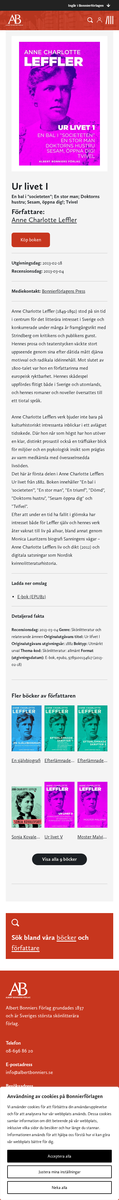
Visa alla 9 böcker (59, 859)
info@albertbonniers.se (29, 1072)
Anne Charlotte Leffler (44, 220)
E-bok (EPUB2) (31, 596)
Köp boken (31, 239)
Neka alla (59, 1187)
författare (26, 948)
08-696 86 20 (19, 1051)
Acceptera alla (59, 1156)
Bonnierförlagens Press (63, 291)
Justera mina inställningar (60, 1172)
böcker (66, 937)
